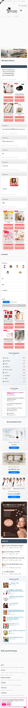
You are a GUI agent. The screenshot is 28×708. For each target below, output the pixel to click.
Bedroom (8, 690)
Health (2, 685)
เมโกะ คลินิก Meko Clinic (14, 469)
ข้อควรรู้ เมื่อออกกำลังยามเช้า (16, 637)
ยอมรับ (4, 704)
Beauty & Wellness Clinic (6, 667)
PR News (7, 675)
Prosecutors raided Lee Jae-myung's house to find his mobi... (14, 408)
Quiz (11, 675)
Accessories (18, 680)
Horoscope (18, 685)
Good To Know (12, 685)
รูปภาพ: (3, 299)
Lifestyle (11, 672)
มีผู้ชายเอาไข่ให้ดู (10, 413)
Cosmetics (16, 672)
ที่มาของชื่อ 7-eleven (14, 623)
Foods (6, 685)
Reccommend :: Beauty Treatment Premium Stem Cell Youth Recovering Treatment (15, 618)
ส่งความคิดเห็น (14, 305)
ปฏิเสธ (8, 704)
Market (17, 667)
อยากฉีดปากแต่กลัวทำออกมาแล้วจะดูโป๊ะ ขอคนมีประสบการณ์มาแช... (16, 398)
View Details (14, 447)
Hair (6, 680)
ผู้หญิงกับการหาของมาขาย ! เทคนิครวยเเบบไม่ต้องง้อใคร (15, 393)
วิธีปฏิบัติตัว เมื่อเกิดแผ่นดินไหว (16, 596)
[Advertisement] (14, 32)
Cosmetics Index (20, 695)
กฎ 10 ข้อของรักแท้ (13, 603)
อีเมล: (3, 284)
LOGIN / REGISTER (24, 5)
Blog (14, 667)
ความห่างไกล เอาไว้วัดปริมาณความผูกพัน (13, 545)
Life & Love (22, 672)
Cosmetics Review (5, 695)
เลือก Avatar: (4, 263)
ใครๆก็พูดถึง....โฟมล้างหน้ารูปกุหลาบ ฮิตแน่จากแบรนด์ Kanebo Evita (16, 591)
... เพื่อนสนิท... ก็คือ (13, 583)
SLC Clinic (14, 444)
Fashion (6, 672)
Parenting (3, 690)
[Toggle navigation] (21, 10)
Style (13, 680)
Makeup (9, 680)
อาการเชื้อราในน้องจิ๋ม (9, 571)
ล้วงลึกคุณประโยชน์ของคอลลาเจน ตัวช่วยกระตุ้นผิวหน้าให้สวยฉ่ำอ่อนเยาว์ (16, 611)
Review (2, 675)
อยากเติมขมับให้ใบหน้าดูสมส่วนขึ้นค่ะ (14, 403)
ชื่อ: (3, 278)
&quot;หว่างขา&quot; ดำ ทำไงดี (11, 551)
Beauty (2, 672)
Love (12, 690)
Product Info (13, 695)
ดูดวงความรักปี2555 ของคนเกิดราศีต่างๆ (17, 631)
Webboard (22, 667)
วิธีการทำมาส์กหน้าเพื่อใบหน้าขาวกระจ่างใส (14, 558)
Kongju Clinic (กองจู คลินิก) (14, 494)
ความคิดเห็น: (4, 290)
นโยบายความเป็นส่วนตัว (7, 702)
